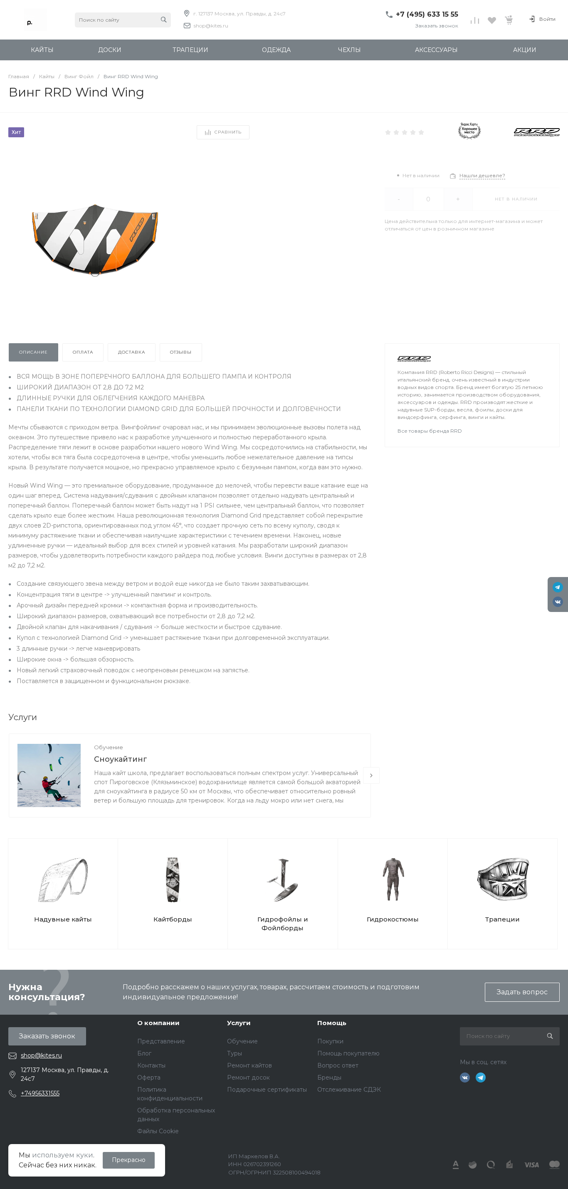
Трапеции (502, 919)
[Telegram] (558, 587)
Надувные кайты (63, 919)
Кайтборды (172, 919)
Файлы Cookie (158, 1131)
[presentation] (371, 775)
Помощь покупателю (348, 1053)
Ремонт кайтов (249, 1065)
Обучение (108, 747)
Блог (144, 1053)
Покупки (330, 1041)
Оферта (149, 1077)
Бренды (329, 1077)
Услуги (239, 1023)
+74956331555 (40, 1093)
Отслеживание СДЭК (349, 1089)
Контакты (151, 1065)
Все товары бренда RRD (430, 431)
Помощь (331, 1023)
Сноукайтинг (120, 759)
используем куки (62, 1155)
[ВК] (558, 602)
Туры (234, 1053)
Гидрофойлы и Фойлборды (282, 923)
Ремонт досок (248, 1077)
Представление (161, 1041)
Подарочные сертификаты (267, 1089)
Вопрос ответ (337, 1065)
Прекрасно (129, 1160)
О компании (158, 1023)
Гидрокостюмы (393, 919)
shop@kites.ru (211, 25)
